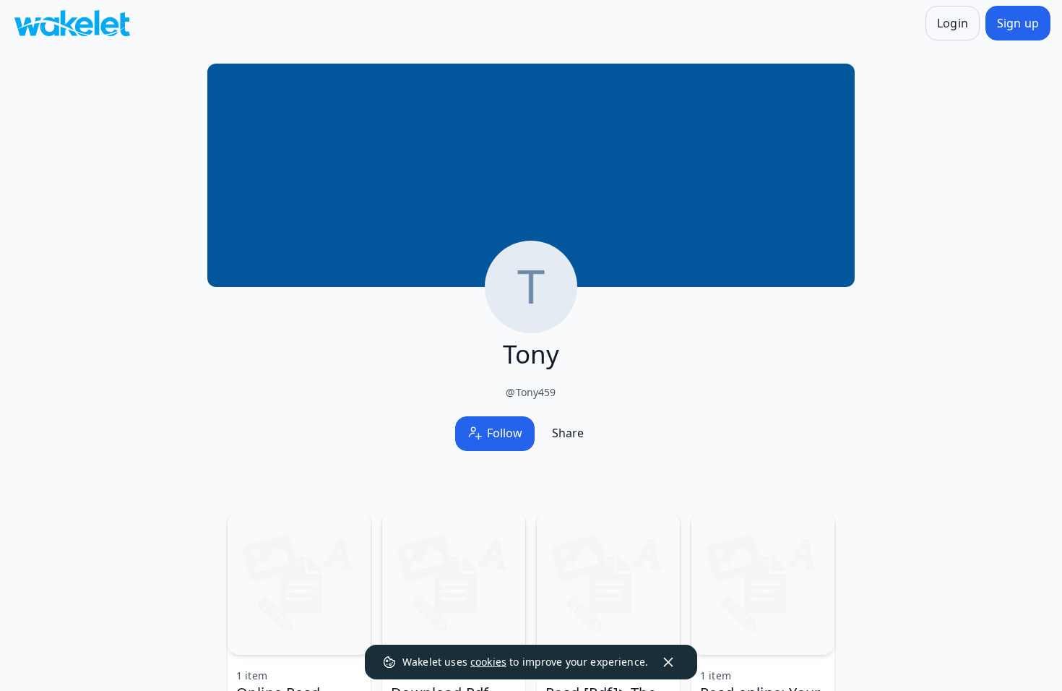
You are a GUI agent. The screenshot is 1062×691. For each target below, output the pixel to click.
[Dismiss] (668, 662)
